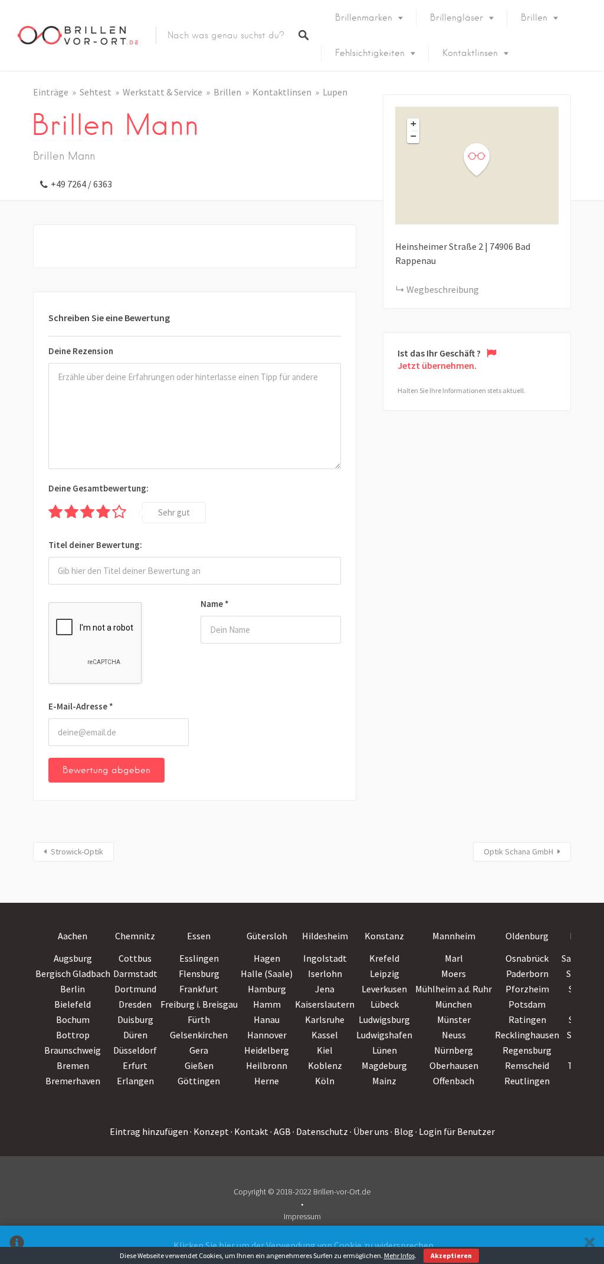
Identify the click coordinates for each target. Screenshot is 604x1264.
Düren (135, 1035)
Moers (453, 973)
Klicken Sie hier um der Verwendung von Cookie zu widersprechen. (304, 1245)
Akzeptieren (451, 1255)
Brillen (534, 17)
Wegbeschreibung (442, 289)
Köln (324, 1081)
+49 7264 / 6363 (81, 184)
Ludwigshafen (384, 1035)
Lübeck (384, 1004)
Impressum (302, 1216)
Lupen (335, 92)
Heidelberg (266, 1050)
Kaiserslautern (324, 1004)
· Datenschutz (320, 1131)
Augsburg (73, 958)
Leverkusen (384, 989)
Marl (454, 958)
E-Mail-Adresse (80, 706)
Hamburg (267, 989)
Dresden (135, 1004)
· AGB (280, 1131)
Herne (266, 1081)
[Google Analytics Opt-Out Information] (16, 1245)
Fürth (199, 1019)
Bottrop (73, 1035)
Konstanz (384, 936)
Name (215, 603)
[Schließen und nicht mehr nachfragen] (590, 1245)
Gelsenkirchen (199, 1035)
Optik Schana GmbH (518, 851)
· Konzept (209, 1131)
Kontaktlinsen (470, 53)
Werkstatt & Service (162, 92)
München (453, 1004)
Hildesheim (325, 936)
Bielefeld (72, 1004)
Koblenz (325, 1065)
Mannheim (453, 936)
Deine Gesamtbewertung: (98, 488)
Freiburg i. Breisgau (199, 1004)
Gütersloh (267, 936)
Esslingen (199, 958)
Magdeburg (384, 1065)
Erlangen (135, 1081)
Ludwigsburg (384, 1019)
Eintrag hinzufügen (149, 1131)
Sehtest (95, 92)
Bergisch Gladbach (72, 973)
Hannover (267, 1035)
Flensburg (199, 973)
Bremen (73, 1065)
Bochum (73, 1019)
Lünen (384, 1050)
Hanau (267, 1019)
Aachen (72, 936)
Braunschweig (72, 1050)
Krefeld (384, 958)
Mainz (384, 1081)
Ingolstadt (325, 958)
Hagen (267, 958)
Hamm (267, 1004)
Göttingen (199, 1081)
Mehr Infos (399, 1255)
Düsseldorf (135, 1050)
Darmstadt (135, 973)
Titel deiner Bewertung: (95, 544)
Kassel (324, 1035)
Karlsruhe (324, 1019)
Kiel (325, 1050)
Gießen (199, 1065)
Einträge (50, 92)
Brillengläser (456, 17)
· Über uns (369, 1131)
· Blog (401, 1131)
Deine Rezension (80, 351)
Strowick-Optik (77, 851)
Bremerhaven (72, 1081)
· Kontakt (249, 1131)
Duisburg (135, 1019)
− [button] (413, 136)
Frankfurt (198, 989)
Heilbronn (266, 1065)
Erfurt (135, 1065)
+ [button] (413, 123)
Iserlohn (325, 973)
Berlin (72, 989)
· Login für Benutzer (455, 1131)
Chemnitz (135, 936)
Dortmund (135, 989)
